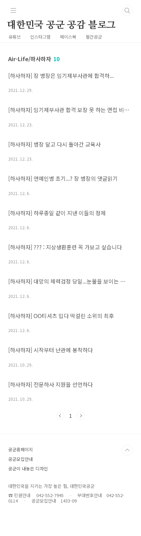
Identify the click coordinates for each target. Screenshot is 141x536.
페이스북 (68, 36)
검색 (127, 10)
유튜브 (15, 36)
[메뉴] (13, 10)
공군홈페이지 (20, 449)
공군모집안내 (20, 459)
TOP (127, 450)
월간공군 (94, 36)
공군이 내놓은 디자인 (28, 468)
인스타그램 (40, 36)
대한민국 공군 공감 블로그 (61, 25)
